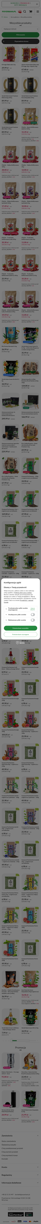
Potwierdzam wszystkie (20, 628)
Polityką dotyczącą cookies (23, 592)
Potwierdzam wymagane (20, 634)
